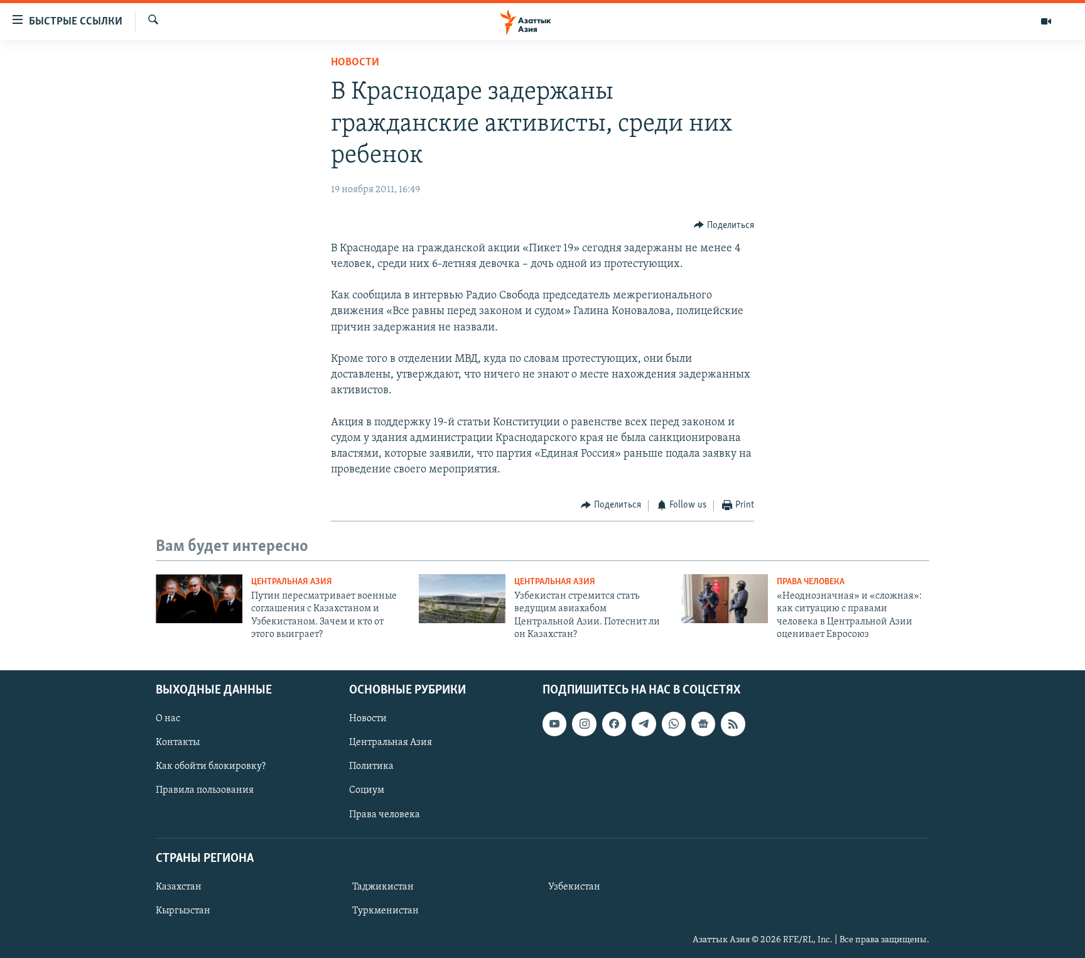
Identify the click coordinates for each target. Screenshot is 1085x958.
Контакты (178, 743)
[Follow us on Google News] (703, 724)
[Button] (724, 225)
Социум (366, 790)
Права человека (811, 582)
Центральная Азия (291, 582)
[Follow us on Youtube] (554, 724)
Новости (355, 62)
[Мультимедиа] (1046, 21)
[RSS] (733, 724)
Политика (371, 766)
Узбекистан (574, 887)
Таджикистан (383, 887)
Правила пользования (205, 790)
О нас (168, 719)
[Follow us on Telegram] (644, 724)
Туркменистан (385, 911)
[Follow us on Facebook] (614, 724)
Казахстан (179, 887)
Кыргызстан (183, 911)
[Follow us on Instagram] (584, 724)
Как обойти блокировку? (211, 766)
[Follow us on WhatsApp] (674, 724)
